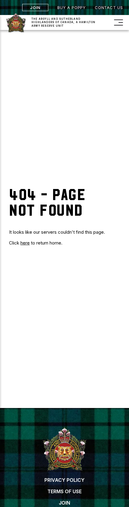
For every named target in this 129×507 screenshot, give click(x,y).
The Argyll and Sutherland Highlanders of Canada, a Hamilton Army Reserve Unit (64, 22)
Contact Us (109, 7)
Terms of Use (64, 491)
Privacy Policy (64, 480)
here (25, 243)
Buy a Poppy (71, 7)
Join (35, 7)
